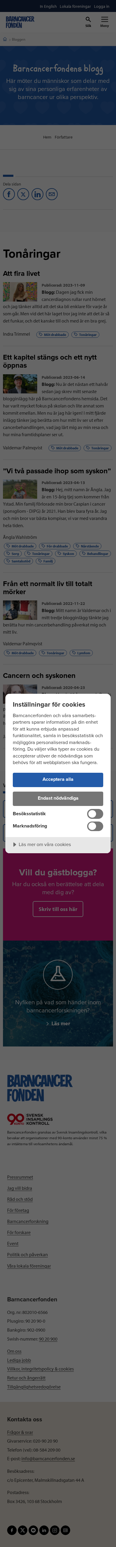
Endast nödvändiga (58, 798)
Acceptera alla (58, 779)
